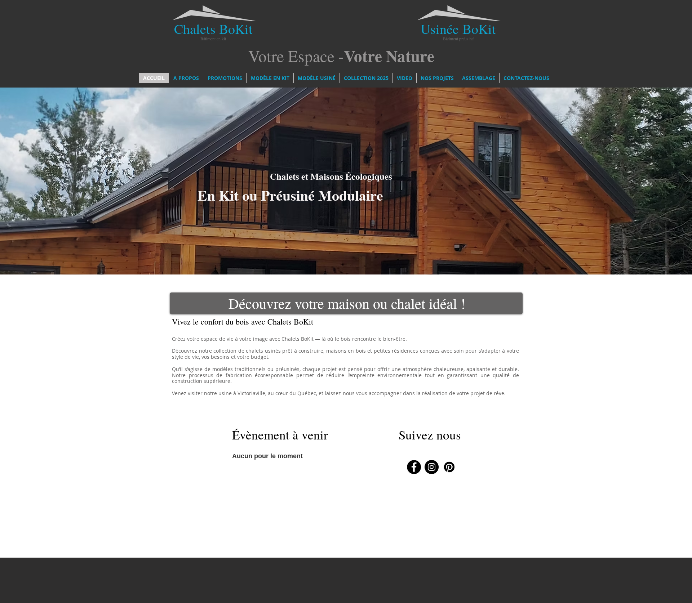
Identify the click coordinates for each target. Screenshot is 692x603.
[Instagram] (432, 467)
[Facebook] (414, 467)
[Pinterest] (449, 467)
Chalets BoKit (213, 28)
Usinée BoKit (458, 28)
